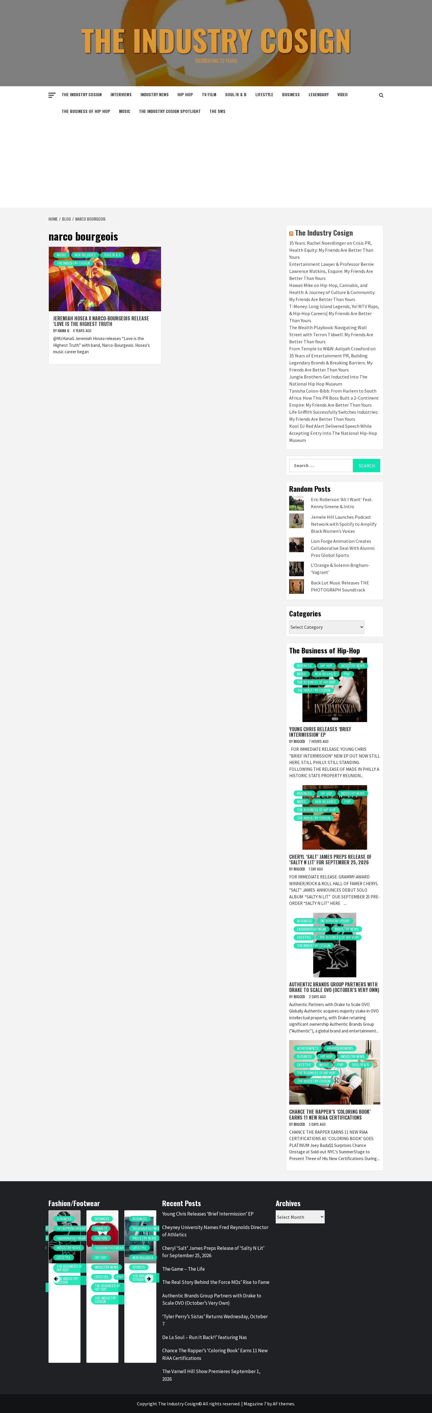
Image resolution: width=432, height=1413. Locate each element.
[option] (75, 1289)
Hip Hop (185, 94)
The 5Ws (217, 111)
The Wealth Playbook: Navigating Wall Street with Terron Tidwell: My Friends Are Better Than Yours (331, 334)
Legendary (319, 94)
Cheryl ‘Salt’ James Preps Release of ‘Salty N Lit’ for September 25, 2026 (330, 859)
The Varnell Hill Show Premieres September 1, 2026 (211, 1375)
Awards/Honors (340, 1048)
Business (291, 94)
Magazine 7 (255, 1404)
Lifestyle (264, 94)
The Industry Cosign (216, 39)
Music (124, 111)
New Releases (85, 254)
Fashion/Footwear (311, 929)
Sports (111, 1267)
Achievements (308, 1048)
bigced (300, 741)
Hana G (64, 330)
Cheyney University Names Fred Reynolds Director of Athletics (215, 1231)
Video (342, 94)
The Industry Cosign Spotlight (170, 111)
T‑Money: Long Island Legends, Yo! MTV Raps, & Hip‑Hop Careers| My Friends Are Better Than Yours (334, 313)
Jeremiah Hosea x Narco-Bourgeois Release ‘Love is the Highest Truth (101, 321)
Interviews (121, 94)
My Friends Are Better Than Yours (154, 1250)
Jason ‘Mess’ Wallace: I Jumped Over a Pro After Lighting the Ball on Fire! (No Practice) (150, 1298)
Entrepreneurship (335, 920)
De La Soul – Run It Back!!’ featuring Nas (204, 1337)
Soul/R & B (236, 94)
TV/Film (209, 94)
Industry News (154, 94)
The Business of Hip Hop (86, 111)
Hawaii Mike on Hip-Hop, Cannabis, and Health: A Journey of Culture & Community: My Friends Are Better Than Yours (332, 292)
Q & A (146, 1263)
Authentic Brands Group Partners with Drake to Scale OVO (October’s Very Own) (334, 987)
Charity (73, 1228)
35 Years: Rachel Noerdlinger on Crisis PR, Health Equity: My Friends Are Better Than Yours (331, 250)
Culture (73, 1237)
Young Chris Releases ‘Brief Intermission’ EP (320, 732)
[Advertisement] (216, 164)
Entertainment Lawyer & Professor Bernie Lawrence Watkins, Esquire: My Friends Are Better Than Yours (331, 271)
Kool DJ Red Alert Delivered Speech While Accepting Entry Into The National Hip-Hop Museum (333, 433)
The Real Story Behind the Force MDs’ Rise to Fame (215, 1282)
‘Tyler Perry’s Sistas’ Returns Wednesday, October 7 (215, 1320)
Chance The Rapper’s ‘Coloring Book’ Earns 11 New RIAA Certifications (330, 1114)
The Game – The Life (183, 1269)
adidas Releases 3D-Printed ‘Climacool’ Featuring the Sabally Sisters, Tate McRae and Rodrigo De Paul (114, 1307)
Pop (347, 673)
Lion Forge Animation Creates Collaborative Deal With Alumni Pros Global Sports (342, 548)
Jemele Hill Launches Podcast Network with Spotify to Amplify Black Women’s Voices (343, 524)
